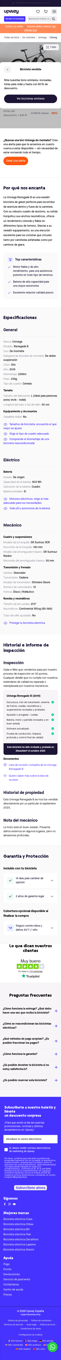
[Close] (33, 2)
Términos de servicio (13, 1325)
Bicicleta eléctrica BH (16, 1229)
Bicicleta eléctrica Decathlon (20, 1239)
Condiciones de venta (31, 1329)
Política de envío (47, 1325)
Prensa (7, 1294)
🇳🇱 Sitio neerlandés (14, 1345)
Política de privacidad (18, 1321)
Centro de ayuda (13, 1289)
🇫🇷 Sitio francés (15, 1341)
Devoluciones (11, 1274)
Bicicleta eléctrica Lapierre (19, 1244)
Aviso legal (31, 1325)
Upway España (35, 1311)
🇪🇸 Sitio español (23, 1349)
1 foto (53, 47)
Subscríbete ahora (30, 1188)
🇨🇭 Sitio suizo (39, 1349)
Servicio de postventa (16, 1279)
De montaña (28, 37)
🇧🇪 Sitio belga (30, 1341)
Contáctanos (11, 1284)
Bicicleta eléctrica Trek (17, 1234)
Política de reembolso (41, 1321)
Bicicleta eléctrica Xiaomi (18, 1249)
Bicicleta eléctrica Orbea (18, 1224)
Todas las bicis (11, 37)
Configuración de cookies (30, 1335)
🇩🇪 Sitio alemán (46, 1341)
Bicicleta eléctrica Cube (17, 1219)
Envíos (7, 1269)
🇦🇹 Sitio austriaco (33, 1345)
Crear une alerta (15, 161)
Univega (42, 37)
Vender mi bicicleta (14, 19)
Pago (6, 1264)
